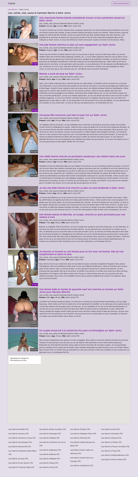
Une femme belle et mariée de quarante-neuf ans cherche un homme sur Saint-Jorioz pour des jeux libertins (81, 290)
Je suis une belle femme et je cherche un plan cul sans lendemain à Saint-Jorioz (82, 188)
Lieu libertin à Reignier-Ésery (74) (83, 434)
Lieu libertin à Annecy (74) (18, 434)
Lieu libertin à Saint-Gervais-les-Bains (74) (82, 444)
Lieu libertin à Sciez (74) (110, 429)
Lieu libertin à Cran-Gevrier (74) (20, 463)
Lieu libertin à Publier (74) (80, 429)
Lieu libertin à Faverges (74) (50, 434)
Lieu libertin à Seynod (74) (111, 438)
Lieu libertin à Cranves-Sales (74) (21, 467)
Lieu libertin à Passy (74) (48, 463)
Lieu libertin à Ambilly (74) (18, 429)
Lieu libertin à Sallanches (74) (81, 465)
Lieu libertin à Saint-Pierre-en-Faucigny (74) (82, 459)
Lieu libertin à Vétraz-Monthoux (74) (115, 455)
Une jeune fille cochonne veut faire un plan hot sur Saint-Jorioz (73, 115)
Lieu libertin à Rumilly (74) (80, 438)
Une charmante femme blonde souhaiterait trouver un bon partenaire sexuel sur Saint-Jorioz (82, 19)
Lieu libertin (12, 9)
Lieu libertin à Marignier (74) (50, 450)
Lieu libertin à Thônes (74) (111, 442)
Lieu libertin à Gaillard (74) (49, 438)
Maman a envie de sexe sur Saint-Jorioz (60, 73)
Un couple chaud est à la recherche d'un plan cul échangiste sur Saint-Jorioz (80, 330)
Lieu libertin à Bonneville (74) (19, 447)
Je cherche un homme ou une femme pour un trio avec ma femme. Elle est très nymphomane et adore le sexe (81, 253)
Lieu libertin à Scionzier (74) (112, 434)
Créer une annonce (121, 3)
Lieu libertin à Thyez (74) (110, 451)
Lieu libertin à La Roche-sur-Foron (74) (52, 444)
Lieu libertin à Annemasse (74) (20, 442)
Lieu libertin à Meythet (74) (49, 459)
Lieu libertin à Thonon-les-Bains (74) (115, 447)
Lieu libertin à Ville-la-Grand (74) (113, 459)
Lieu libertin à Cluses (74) (18, 459)
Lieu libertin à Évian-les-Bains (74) (52, 429)
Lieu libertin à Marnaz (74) (49, 454)
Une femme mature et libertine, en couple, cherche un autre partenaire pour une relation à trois (82, 216)
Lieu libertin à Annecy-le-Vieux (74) (22, 438)
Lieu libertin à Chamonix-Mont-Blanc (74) (22, 452)
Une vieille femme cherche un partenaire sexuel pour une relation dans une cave (82, 156)
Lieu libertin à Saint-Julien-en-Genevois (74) (82, 451)
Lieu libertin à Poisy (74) (48, 467)
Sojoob (11, 3)
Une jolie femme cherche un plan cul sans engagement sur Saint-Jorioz (77, 44)
